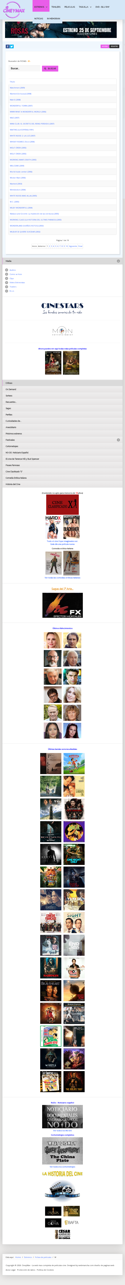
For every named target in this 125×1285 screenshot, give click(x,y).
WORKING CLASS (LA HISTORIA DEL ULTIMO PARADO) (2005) (35, 219)
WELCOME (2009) (17, 165)
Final (80, 246)
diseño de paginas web (104, 1265)
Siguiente (73, 246)
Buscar (52, 68)
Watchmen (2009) (17, 87)
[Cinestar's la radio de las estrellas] (62, 308)
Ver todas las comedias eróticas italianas (62, 577)
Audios (13, 270)
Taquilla (83, 7)
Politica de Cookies (45, 1270)
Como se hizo (16, 274)
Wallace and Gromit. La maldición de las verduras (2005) (34, 213)
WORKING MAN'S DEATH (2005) (23, 159)
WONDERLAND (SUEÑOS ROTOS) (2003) (26, 225)
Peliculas (69, 7)
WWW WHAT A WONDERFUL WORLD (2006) (28, 111)
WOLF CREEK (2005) (18, 147)
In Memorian (53, 18)
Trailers (55, 7)
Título (12, 81)
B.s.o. (12, 291)
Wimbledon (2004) (18, 189)
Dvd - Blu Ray (103, 7)
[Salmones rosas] (61, 29)
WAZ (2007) (14, 117)
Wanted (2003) (16, 183)
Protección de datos (26, 1270)
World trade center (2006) (21, 171)
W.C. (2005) (14, 201)
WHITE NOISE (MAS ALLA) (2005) (23, 195)
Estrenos (39, 7)
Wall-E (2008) (15, 99)
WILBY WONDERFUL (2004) (21, 207)
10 (67, 246)
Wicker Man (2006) (18, 177)
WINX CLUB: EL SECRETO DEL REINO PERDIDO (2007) (32, 123)
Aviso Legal (10, 1270)
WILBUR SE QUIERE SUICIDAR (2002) (25, 231)
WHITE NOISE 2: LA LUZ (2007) (22, 135)
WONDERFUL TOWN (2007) (21, 105)
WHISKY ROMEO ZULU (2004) (22, 141)
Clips (12, 278)
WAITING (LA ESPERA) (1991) (22, 129)
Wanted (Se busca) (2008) (20, 93)
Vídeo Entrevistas (17, 282)
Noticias (38, 18)
